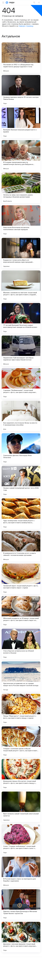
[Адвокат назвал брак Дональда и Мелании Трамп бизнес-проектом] (21, 904)
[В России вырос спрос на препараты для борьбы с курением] (21, 872)
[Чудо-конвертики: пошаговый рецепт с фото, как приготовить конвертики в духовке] (21, 513)
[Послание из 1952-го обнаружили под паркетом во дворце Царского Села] (21, 57)
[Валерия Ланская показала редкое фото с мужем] (21, 123)
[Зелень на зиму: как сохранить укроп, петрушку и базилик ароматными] (21, 188)
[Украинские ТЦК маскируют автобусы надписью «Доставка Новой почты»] (21, 351)
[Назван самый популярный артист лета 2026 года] (21, 481)
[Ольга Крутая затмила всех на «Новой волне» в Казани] (21, 644)
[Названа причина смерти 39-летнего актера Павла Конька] (21, 90)
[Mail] (7, 2)
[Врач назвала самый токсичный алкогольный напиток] (21, 807)
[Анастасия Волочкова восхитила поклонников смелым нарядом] (21, 220)
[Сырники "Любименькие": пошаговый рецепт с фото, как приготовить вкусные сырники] (21, 383)
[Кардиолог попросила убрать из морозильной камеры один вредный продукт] (21, 253)
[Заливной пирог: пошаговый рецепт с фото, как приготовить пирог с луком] (21, 579)
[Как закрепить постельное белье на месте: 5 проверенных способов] (21, 416)
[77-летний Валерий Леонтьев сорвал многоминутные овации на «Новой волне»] (21, 318)
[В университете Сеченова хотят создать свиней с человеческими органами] (21, 546)
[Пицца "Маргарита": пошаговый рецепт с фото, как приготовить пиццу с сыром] (21, 709)
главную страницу (26, 26)
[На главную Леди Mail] (11, 2)
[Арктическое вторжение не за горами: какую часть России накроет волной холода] (21, 676)
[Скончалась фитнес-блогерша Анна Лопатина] (21, 448)
